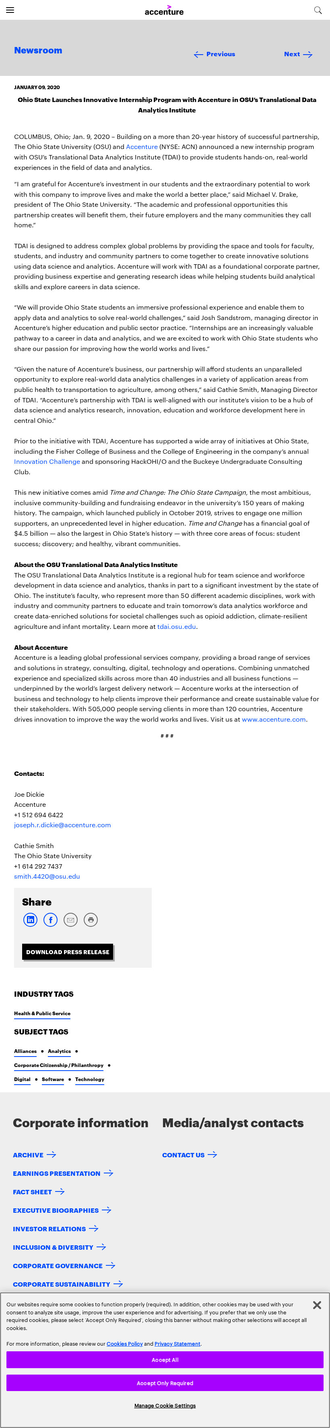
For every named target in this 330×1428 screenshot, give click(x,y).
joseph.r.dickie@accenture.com (62, 824)
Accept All (165, 1359)
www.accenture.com (274, 719)
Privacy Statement (177, 1343)
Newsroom (38, 50)
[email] (70, 925)
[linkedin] (30, 925)
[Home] (164, 10)
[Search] (318, 10)
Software (53, 1078)
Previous (220, 53)
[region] (165, 1360)
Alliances (25, 1050)
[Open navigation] (10, 10)
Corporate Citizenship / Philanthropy (58, 1064)
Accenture (142, 146)
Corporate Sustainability (61, 1283)
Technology (89, 1078)
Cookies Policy (125, 1343)
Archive (28, 1154)
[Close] (317, 1305)
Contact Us (183, 1154)
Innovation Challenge (47, 461)
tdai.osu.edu (176, 626)
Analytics (59, 1050)
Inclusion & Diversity (53, 1246)
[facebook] (50, 925)
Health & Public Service (42, 1013)
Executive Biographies (56, 1209)
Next (292, 53)
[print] (90, 925)
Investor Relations (49, 1228)
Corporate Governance (58, 1265)
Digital (22, 1078)
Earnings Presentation (57, 1172)
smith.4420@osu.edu (47, 876)
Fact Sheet (32, 1191)
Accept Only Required (165, 1382)
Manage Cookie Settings (165, 1405)
